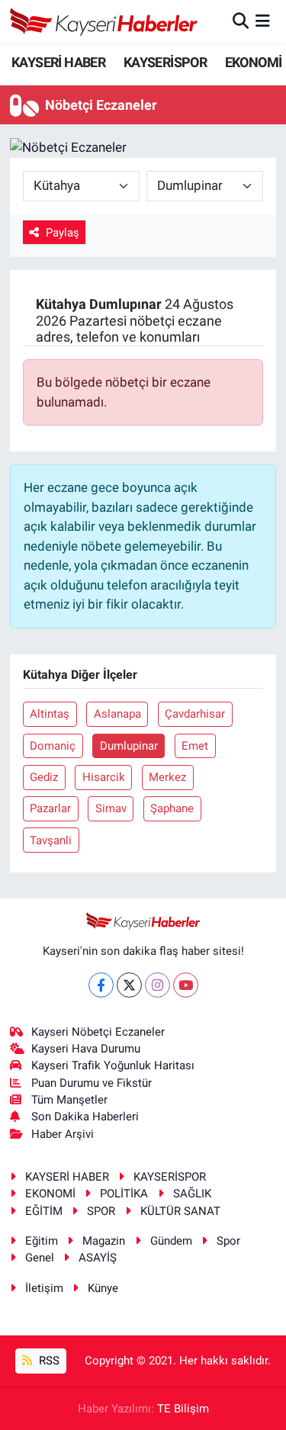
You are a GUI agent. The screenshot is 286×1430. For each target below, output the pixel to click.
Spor (228, 1241)
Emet (195, 746)
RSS (47, 1360)
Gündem (171, 1241)
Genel (39, 1258)
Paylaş (62, 232)
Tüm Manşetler (69, 1100)
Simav (111, 808)
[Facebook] (101, 985)
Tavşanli (51, 840)
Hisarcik (103, 777)
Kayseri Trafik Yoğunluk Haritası (112, 1065)
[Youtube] (185, 985)
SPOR (101, 1211)
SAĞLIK (192, 1193)
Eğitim (41, 1241)
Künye (103, 1288)
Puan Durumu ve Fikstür (91, 1083)
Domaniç (53, 746)
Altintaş (49, 714)
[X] (129, 985)
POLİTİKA (124, 1193)
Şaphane (172, 808)
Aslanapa (117, 714)
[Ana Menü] (262, 20)
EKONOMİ (253, 62)
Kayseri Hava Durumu (85, 1049)
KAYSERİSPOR (165, 62)
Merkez (167, 777)
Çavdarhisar (195, 714)
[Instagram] (157, 985)
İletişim (44, 1288)
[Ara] (241, 20)
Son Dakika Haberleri (85, 1116)
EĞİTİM (44, 1211)
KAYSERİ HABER (58, 62)
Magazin (103, 1241)
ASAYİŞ (98, 1258)
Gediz (44, 777)
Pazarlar (50, 808)
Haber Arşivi (62, 1134)
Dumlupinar (129, 746)
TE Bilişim (183, 1409)
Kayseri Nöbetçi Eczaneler (98, 1032)
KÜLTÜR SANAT (180, 1211)
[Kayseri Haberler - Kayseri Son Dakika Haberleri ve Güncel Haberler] (104, 21)
